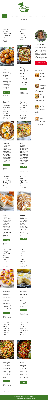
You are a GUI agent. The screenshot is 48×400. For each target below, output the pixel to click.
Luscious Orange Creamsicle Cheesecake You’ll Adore (7, 181)
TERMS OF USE (23, 396)
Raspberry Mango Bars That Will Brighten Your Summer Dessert (7, 256)
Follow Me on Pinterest (41, 63)
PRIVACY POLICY (24, 19)
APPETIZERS (6, 95)
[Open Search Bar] (24, 23)
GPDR (28, 396)
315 (8, 391)
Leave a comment (7, 96)
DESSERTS (30, 16)
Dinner (23, 16)
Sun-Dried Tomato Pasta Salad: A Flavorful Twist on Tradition (6, 328)
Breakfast (11, 16)
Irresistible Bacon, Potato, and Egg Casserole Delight (24, 34)
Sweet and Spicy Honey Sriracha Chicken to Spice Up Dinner (24, 328)
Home (4, 16)
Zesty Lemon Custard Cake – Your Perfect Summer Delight (23, 256)
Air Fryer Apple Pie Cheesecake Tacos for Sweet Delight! (24, 181)
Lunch (17, 16)
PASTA (5, 384)
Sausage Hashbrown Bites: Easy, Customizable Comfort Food (7, 35)
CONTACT (43, 16)
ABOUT (36, 16)
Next (12, 391)
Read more (6, 92)
